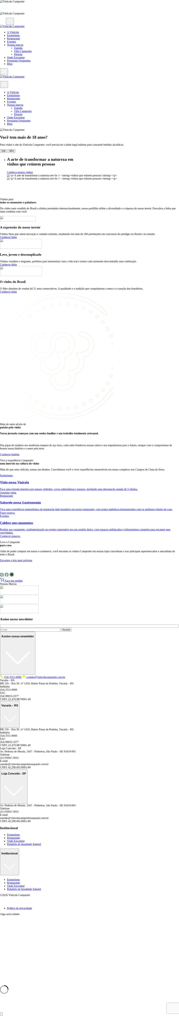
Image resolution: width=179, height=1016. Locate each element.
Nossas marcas (15, 44)
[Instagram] (2, 576)
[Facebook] (7, 576)
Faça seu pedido (13, 580)
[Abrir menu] (10, 21)
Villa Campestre (23, 51)
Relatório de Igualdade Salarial (24, 844)
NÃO (11, 151)
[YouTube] (11, 576)
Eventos (11, 41)
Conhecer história (9, 454)
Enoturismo (13, 35)
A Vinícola (13, 32)
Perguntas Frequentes (19, 60)
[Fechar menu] (4, 71)
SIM (3, 151)
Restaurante (13, 38)
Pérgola (18, 54)
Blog (9, 63)
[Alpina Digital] (4, 902)
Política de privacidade (19, 908)
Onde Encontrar (16, 57)
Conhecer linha (8, 237)
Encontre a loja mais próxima (16, 560)
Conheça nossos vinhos (20, 172)
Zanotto (18, 48)
